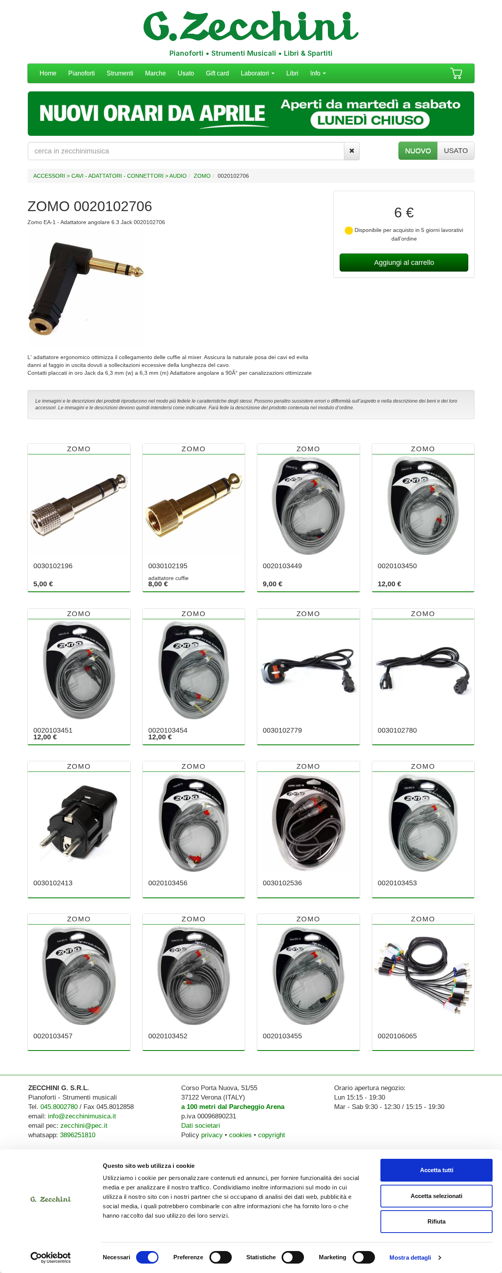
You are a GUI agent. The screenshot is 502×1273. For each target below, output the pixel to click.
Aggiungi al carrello (404, 262)
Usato (186, 73)
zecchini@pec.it (83, 1125)
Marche (155, 73)
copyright (271, 1135)
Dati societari (200, 1125)
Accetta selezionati (436, 1196)
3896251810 (77, 1135)
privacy (212, 1135)
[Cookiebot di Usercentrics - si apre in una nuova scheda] (50, 1258)
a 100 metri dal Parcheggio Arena (232, 1107)
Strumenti (120, 73)
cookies (240, 1135)
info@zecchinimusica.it (82, 1116)
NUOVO (418, 151)
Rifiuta (436, 1221)
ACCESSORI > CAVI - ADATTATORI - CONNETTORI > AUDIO (110, 176)
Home (48, 73)
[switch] (220, 1257)
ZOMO (202, 176)
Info (316, 73)
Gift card (217, 73)
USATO (456, 151)
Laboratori (256, 73)
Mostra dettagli (410, 1257)
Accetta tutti (436, 1170)
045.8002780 (59, 1107)
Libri (292, 73)
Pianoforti (81, 73)
